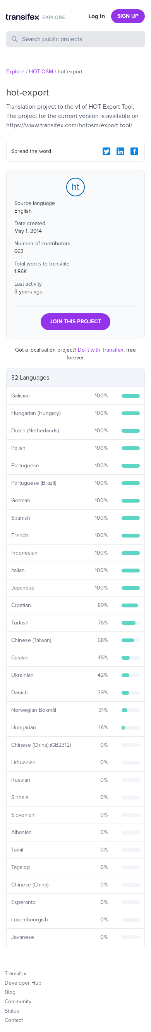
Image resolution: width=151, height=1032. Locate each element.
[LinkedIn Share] (120, 151)
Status (12, 1011)
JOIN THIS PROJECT (75, 321)
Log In (96, 16)
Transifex (15, 973)
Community (18, 1001)
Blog (10, 992)
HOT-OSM (41, 71)
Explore (15, 71)
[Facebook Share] (134, 151)
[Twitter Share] (106, 151)
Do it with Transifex (101, 350)
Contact (14, 1020)
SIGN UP (128, 16)
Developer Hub (23, 983)
